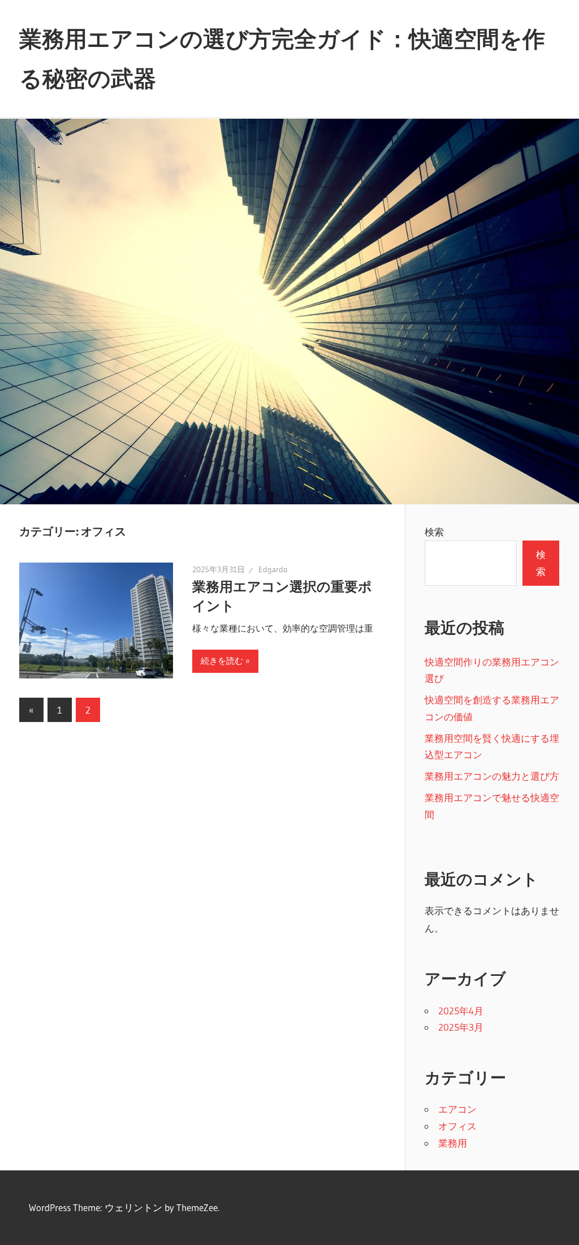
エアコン (457, 1109)
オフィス (457, 1126)
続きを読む (222, 660)
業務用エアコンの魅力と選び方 (492, 776)
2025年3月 (460, 1027)
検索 (434, 532)
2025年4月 (460, 1011)
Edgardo (272, 569)
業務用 (452, 1143)
